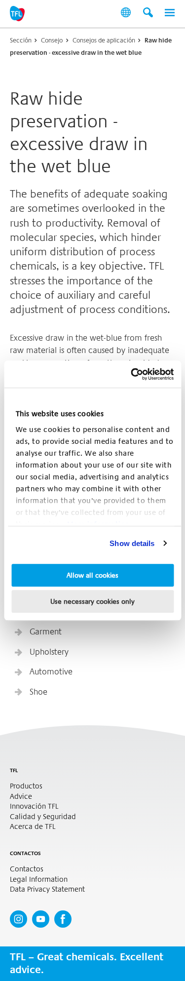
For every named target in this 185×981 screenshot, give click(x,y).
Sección (21, 40)
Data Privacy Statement (47, 889)
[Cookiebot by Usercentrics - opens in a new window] (132, 374)
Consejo (52, 40)
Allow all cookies (92, 575)
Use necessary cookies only (92, 601)
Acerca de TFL (32, 827)
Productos (26, 786)
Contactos (26, 869)
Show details (132, 543)
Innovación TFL (34, 806)
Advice (21, 796)
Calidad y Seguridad (43, 817)
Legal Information (39, 879)
